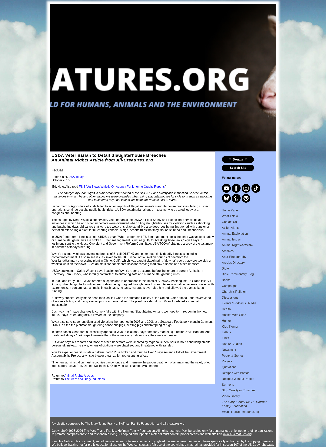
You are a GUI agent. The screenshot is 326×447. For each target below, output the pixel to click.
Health (226, 309)
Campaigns (229, 285)
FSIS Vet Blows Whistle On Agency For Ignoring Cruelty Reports (122, 186)
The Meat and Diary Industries (85, 379)
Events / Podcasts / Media (239, 303)
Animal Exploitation (235, 233)
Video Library (231, 396)
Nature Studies (232, 344)
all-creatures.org (174, 423)
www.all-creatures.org (237, 434)
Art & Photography (234, 256)
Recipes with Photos (235, 373)
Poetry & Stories (233, 355)
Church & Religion (234, 291)
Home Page (230, 210)
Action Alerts (230, 227)
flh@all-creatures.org (245, 411)
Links (225, 338)
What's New (230, 216)
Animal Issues (231, 239)
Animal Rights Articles (79, 375)
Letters (226, 332)
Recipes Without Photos (238, 378)
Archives (228, 251)
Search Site (238, 167)
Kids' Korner (230, 326)
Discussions (230, 297)
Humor (226, 320)
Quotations (229, 367)
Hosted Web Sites (234, 314)
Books (226, 280)
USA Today (76, 176)
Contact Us (229, 222)
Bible (225, 268)
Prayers (227, 361)
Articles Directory (233, 262)
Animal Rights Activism (237, 245)
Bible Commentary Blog (238, 274)
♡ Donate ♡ (238, 159)
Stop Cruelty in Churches (238, 390)
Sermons (228, 384)
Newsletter (229, 349)
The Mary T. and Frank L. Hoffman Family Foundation (120, 423)
